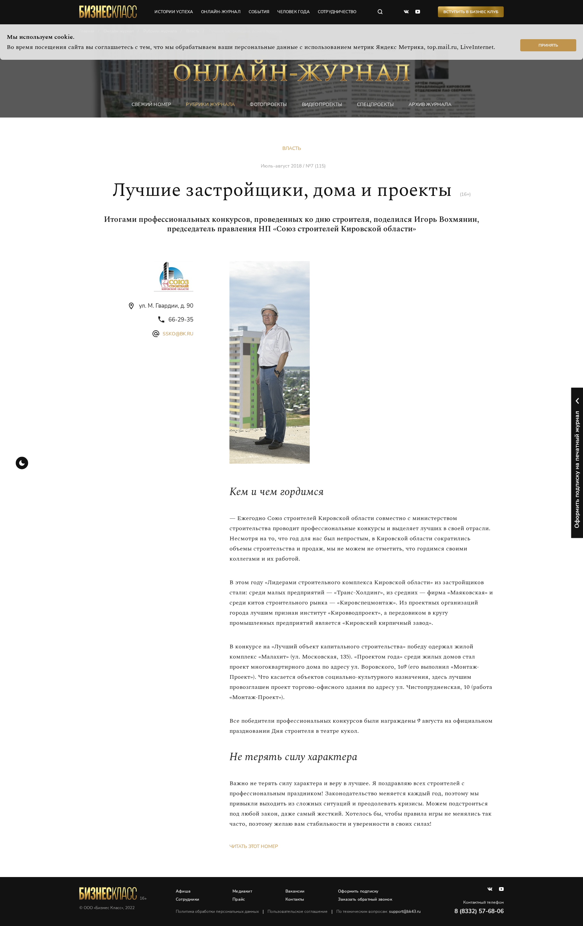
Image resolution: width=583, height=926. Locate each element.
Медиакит (242, 891)
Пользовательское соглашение (298, 911)
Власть (291, 148)
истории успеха (174, 12)
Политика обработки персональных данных (217, 911)
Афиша (183, 891)
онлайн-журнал (221, 12)
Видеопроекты (322, 104)
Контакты (294, 899)
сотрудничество (337, 12)
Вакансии (295, 891)
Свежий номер (151, 104)
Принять (548, 45)
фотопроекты (268, 104)
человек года (293, 12)
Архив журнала (430, 104)
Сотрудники (187, 899)
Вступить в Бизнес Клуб (470, 12)
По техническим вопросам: (378, 911)
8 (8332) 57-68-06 (479, 911)
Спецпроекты (375, 104)
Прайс (238, 899)
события (259, 12)
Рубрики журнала (210, 104)
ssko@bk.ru (178, 334)
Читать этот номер (253, 846)
